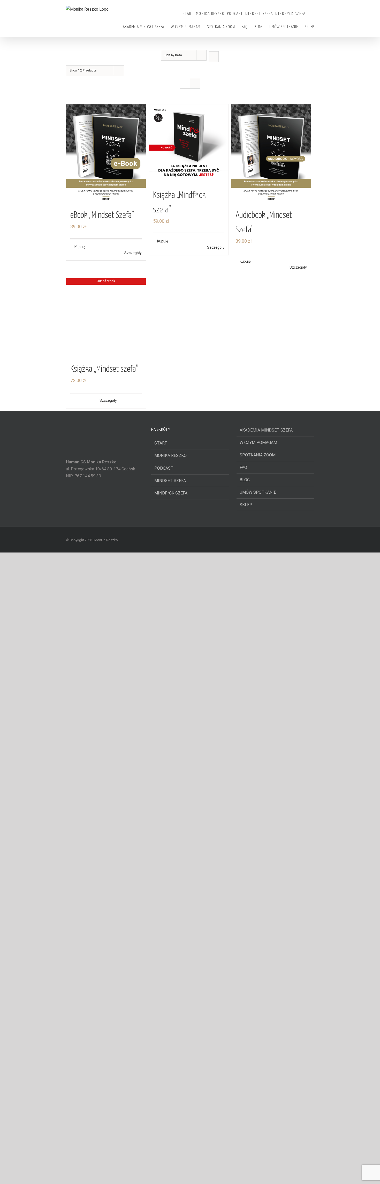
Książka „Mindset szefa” (104, 678)
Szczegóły (133, 253)
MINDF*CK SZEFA (170, 801)
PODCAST (163, 776)
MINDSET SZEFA (170, 789)
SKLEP (246, 813)
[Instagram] (104, 1174)
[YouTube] (97, 1174)
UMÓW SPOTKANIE (258, 801)
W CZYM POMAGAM (258, 751)
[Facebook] (90, 1174)
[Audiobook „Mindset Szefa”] (271, 154)
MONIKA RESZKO (170, 764)
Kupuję (79, 247)
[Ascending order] (214, 56)
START (160, 751)
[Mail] (118, 1174)
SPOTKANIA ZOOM (258, 763)
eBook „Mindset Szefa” (102, 215)
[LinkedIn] (111, 1174)
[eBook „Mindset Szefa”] (106, 154)
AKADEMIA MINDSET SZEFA (266, 738)
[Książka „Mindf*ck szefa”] (189, 144)
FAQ (243, 776)
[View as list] (195, 83)
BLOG (245, 788)
